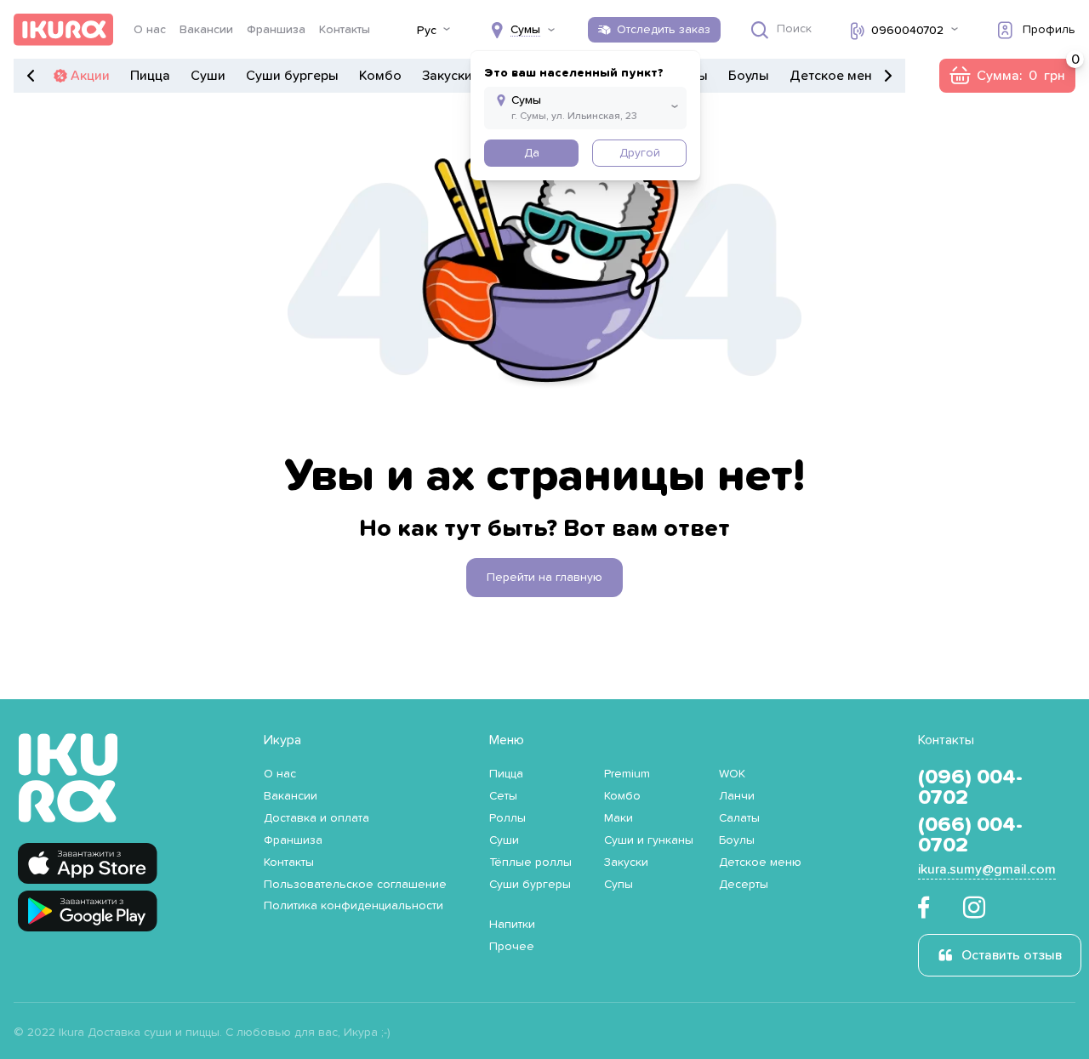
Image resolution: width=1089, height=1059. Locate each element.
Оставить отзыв (1011, 955)
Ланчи (737, 796)
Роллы (507, 818)
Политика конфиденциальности (353, 906)
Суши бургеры (292, 76)
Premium (627, 774)
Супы (618, 885)
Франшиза (276, 30)
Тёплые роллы (530, 862)
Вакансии (206, 30)
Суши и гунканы (648, 840)
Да (531, 153)
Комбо (380, 76)
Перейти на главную (544, 578)
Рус (426, 31)
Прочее (511, 947)
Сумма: (1007, 76)
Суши (208, 76)
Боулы (748, 76)
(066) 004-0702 (970, 835)
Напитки (512, 925)
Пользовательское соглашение (355, 885)
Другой (639, 153)
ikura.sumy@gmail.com (987, 869)
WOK (732, 774)
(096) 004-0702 (970, 787)
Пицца (150, 76)
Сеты (503, 796)
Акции (90, 76)
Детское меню (836, 76)
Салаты (739, 818)
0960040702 (907, 31)
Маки (618, 818)
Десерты (743, 885)
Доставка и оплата (316, 818)
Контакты (344, 30)
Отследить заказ (663, 30)
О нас (150, 30)
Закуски (447, 76)
